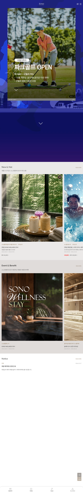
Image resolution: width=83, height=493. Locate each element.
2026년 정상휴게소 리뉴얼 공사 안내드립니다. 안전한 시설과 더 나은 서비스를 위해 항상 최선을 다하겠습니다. (30, 370)
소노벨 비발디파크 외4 (7, 363)
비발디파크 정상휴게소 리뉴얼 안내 (12, 366)
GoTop (79, 479)
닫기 (73, 99)
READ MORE (78, 167)
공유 (79, 475)
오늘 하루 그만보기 (12, 99)
